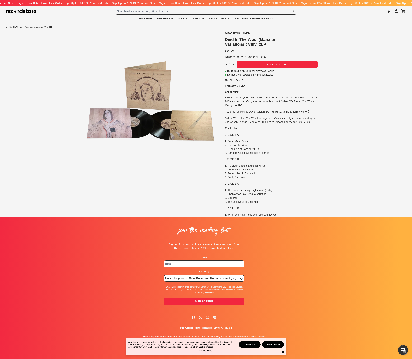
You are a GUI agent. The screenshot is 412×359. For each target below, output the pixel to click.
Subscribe (204, 301)
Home (5, 27)
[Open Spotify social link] (214, 317)
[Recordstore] (21, 11)
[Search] (294, 11)
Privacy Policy (213, 336)
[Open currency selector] (389, 11)
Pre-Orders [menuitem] (146, 18)
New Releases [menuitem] (165, 18)
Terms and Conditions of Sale (175, 336)
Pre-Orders (187, 328)
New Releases (203, 328)
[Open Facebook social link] (193, 317)
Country (204, 271)
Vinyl (216, 328)
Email (204, 257)
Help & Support (151, 336)
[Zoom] (149, 100)
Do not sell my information (234, 336)
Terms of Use (198, 336)
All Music (226, 328)
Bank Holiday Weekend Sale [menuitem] (251, 18)
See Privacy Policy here (203, 293)
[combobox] (206, 11)
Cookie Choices (257, 336)
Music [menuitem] (181, 18)
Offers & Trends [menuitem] (217, 18)
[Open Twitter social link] (200, 317)
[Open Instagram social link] (207, 317)
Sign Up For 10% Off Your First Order (39, 3)
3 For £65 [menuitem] (198, 18)
